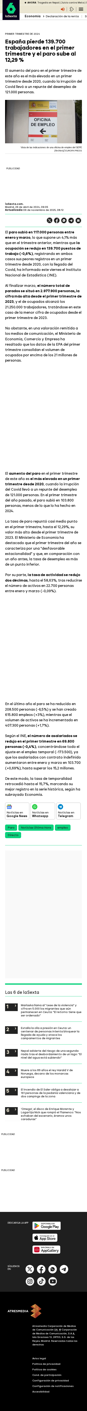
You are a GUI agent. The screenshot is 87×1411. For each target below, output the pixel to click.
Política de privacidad (46, 1363)
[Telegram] (64, 1272)
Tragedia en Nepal (48, 2)
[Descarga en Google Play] (46, 1229)
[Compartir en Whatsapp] (64, 222)
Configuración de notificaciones (53, 1386)
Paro (11, 827)
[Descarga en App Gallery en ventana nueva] (46, 1253)
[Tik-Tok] (41, 1285)
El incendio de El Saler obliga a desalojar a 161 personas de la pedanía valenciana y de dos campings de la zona (50, 1093)
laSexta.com (14, 204)
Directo (13, 835)
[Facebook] (41, 1272)
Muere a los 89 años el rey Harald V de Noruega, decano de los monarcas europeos (47, 1073)
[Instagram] (30, 1285)
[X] (49, 222)
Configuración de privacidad (50, 1380)
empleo (62, 827)
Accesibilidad (40, 1391)
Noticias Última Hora (36, 827)
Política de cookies (44, 1369)
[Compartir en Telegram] (71, 222)
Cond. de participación (46, 1375)
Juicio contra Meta (72, 2)
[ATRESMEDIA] (43, 1311)
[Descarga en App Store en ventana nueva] (45, 1241)
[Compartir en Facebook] (56, 222)
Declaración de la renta (62, 16)
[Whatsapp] (52, 1272)
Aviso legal (39, 1358)
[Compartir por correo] (78, 222)
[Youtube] (52, 1285)
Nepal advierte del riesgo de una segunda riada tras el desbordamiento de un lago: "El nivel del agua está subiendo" (51, 1054)
